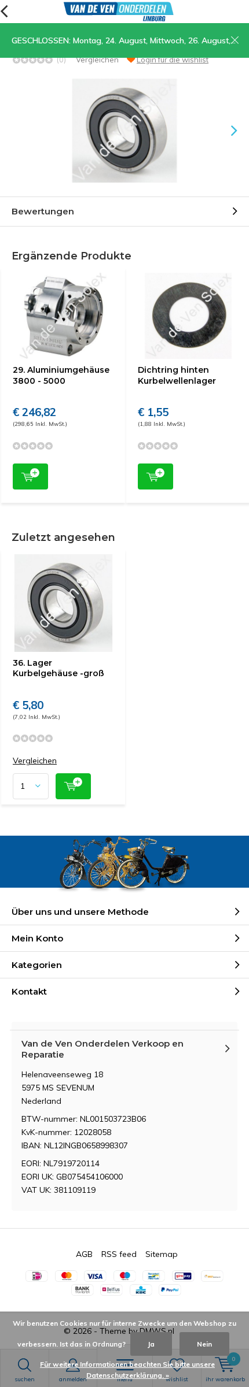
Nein (204, 1344)
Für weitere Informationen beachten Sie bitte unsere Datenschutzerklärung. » (127, 1370)
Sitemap (161, 1254)
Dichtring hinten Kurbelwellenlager (177, 375)
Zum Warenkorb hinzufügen (30, 476)
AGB (84, 1254)
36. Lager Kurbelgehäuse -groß (58, 668)
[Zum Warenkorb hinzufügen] (73, 786)
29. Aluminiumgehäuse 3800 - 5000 (61, 375)
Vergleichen (97, 59)
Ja (151, 1344)
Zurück (4, 11)
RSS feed (119, 1254)
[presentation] (225, 130)
